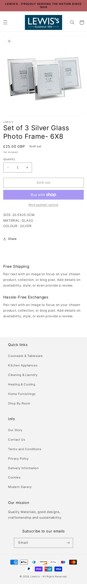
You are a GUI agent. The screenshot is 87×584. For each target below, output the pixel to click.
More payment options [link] (43, 204)
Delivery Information (23, 468)
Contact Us (16, 439)
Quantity (9, 159)
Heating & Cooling (21, 384)
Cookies (14, 477)
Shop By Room (19, 403)
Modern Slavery (20, 487)
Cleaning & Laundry (22, 375)
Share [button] (12, 239)
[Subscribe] (68, 543)
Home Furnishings (22, 394)
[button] (5, 22)
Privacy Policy (18, 458)
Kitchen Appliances (22, 365)
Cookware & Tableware (25, 356)
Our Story (15, 430)
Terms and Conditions (24, 449)
